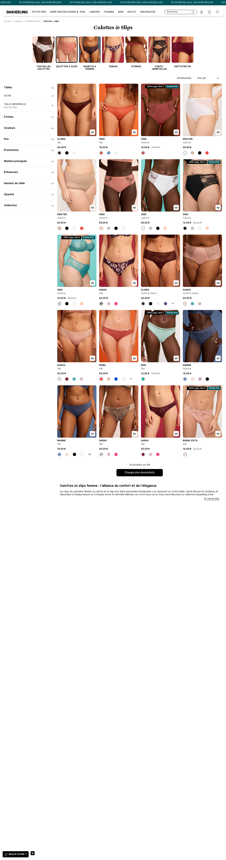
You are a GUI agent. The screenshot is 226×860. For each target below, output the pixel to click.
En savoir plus (211, 499)
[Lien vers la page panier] (209, 12)
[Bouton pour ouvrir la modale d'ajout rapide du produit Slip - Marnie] (92, 433)
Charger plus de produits (140, 472)
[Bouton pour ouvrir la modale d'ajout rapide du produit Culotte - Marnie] (218, 358)
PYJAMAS (109, 12)
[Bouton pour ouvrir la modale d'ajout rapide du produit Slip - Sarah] (134, 283)
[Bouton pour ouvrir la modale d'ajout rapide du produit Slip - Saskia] (92, 358)
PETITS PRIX (39, 12)
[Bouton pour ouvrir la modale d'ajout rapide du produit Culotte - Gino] (134, 207)
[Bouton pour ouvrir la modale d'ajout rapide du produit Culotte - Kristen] (218, 132)
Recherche (172, 12)
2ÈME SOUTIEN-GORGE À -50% (67, 12)
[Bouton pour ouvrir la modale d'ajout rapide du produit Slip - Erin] (176, 358)
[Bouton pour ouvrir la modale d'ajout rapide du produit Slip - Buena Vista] (218, 433)
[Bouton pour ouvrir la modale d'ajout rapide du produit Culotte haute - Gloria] (176, 283)
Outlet (131, 12)
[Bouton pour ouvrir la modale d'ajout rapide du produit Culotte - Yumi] (176, 132)
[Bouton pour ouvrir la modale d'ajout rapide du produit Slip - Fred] (134, 132)
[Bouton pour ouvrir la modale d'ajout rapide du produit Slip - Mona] (134, 358)
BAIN (120, 12)
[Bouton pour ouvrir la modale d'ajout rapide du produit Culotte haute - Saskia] (218, 283)
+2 (89, 454)
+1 (173, 303)
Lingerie (94, 12)
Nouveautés (148, 12)
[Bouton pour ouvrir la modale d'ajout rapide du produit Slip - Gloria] (92, 132)
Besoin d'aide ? (17, 854)
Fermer (33, 853)
